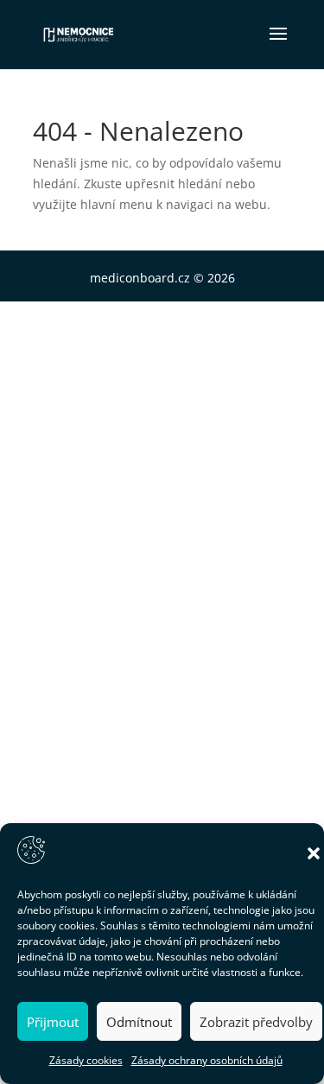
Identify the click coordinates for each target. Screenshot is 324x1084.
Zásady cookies (86, 1060)
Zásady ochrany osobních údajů (207, 1060)
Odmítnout (139, 1021)
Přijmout (53, 1021)
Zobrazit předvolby (256, 1021)
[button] (313, 853)
